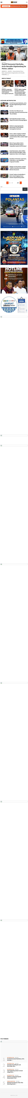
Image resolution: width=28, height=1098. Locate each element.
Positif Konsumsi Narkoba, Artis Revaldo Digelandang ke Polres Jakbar (14, 66)
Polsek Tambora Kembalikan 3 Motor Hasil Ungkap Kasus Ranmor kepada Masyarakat (17, 176)
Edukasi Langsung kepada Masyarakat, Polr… (14, 1077)
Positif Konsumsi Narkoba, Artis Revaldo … (15, 1059)
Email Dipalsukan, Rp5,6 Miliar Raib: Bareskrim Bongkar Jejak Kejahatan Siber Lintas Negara (17, 152)
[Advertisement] (14, 22)
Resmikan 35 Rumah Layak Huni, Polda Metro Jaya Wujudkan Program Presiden (17, 160)
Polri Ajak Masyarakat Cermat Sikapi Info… (15, 1071)
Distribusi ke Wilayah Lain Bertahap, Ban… (14, 1065)
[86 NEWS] (14, 2)
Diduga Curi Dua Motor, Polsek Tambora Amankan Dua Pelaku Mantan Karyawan (17, 168)
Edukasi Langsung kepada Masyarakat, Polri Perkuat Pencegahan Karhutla (7, 91)
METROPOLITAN (10, 1057)
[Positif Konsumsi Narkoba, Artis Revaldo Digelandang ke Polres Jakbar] (14, 53)
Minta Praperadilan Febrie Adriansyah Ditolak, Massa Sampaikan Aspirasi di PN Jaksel (17, 144)
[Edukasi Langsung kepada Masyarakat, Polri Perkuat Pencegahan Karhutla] (7, 83)
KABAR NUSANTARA (11, 1081)
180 (18, 183)
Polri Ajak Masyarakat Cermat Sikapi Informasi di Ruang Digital (18, 119)
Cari (1, 186)
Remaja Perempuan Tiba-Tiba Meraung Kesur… (15, 1083)
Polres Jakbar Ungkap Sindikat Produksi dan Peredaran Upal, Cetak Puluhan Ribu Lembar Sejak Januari (20, 92)
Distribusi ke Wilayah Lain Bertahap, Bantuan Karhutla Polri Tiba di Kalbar (18, 112)
